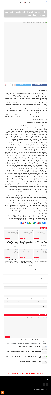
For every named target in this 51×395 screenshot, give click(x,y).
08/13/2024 (30, 265)
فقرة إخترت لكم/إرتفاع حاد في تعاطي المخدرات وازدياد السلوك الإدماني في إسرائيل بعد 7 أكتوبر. (11, 261)
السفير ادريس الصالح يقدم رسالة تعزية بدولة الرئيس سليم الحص (30, 361)
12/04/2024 (44, 18)
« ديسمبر (45, 308)
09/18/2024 (15, 246)
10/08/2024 (45, 245)
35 (40, 341)
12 (26, 245)
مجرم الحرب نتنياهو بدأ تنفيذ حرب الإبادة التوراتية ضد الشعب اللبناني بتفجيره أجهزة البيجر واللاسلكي (26, 242)
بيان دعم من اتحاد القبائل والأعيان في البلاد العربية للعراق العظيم (33, 339)
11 (41, 245)
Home (46, 7)
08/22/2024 (45, 262)
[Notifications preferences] (2, 392)
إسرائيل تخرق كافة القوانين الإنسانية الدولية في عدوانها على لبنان (41, 242)
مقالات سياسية (41, 7)
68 (35, 358)
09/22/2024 (30, 245)
